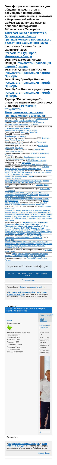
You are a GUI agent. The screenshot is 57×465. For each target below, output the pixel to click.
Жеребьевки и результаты (15, 136)
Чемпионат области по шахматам (30, 204)
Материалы (33, 121)
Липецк (14, 254)
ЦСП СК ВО (26, 228)
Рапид (31, 132)
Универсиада (27, 176)
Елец (20, 254)
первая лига (9, 208)
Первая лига (10, 191)
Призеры (22, 66)
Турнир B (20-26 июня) (22, 174)
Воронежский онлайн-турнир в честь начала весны (25, 214)
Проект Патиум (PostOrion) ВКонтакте (35, 212)
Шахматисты (10, 251)
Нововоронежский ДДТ (17, 234)
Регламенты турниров (20, 53)
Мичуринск (23, 256)
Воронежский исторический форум (19, 244)
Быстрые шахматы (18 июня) (29, 172)
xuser (9, 321)
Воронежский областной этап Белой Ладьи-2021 (27, 195)
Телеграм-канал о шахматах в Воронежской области (26, 34)
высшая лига (14, 202)
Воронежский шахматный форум (24, 292)
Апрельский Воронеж (13, 176)
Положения (23, 121)
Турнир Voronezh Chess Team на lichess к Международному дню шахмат (28, 216)
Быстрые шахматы (28, 182)
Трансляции (9, 144)
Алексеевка (35, 254)
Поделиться (45, 315)
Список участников (29, 164)
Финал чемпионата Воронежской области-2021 (23, 180)
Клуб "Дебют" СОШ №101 (21, 232)
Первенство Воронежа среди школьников (21, 195)
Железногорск (39, 256)
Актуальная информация (24, 159)
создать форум (44, 453)
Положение (33, 124)
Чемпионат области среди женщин (19, 199)
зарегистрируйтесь (37, 287)
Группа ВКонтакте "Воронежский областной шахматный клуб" (24, 225)
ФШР (32, 236)
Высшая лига (45, 189)
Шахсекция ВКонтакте (13, 242)
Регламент (28, 105)
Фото (16, 121)
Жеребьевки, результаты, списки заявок (21, 130)
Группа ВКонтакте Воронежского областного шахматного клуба (28, 41)
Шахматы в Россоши (27, 230)
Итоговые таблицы (18, 56)
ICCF (40, 238)
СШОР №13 (33, 238)
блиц (15, 204)
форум (7, 240)
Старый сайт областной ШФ (22, 245)
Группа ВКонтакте (17, 140)
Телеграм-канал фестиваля (24, 112)
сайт (12, 240)
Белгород (26, 254)
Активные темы (28, 280)
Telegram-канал (20, 169)
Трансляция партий (36, 72)
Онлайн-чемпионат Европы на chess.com (28, 218)
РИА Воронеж (15, 228)
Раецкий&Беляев (34, 258)
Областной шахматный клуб (16, 238)
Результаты (25, 63)
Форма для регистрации (14, 170)
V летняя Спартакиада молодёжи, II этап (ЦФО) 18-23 (26, 193)
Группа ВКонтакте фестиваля (26, 115)
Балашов (8, 256)
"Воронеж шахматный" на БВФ (35, 242)
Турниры (48, 250)
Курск (30, 256)
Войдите (23, 287)
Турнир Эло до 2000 (13, 178)
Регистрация (42, 164)
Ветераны (17, 182)
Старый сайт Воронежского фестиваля (25, 246)
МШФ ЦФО (39, 236)
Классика (24, 132)
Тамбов (16, 256)
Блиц (36, 132)
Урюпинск (44, 254)
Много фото (23, 124)
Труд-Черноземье (34, 234)
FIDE (28, 236)
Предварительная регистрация (17, 128)
